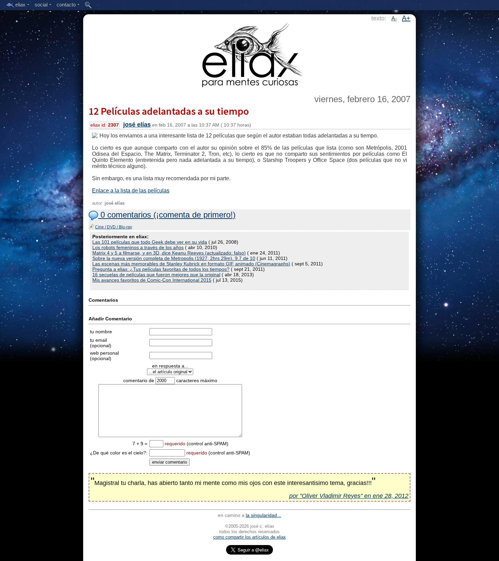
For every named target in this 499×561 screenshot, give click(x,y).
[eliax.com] (250, 53)
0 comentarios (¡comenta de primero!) (167, 214)
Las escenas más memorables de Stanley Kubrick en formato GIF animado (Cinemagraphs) (191, 263)
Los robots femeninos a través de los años (138, 247)
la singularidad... (263, 515)
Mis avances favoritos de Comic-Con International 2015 (151, 280)
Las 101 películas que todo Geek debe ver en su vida (149, 242)
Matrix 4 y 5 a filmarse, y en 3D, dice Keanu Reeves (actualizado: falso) (169, 253)
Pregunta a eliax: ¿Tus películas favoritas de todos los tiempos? (160, 269)
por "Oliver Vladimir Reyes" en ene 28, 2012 (348, 495)
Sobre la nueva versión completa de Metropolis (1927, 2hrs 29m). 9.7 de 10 (173, 258)
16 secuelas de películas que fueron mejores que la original (156, 274)
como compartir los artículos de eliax (249, 537)
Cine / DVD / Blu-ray (113, 227)
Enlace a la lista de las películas (130, 190)
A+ (406, 18)
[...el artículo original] (170, 371)
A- (394, 18)
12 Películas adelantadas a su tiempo (169, 111)
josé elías (137, 124)
